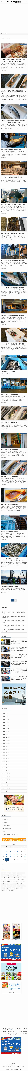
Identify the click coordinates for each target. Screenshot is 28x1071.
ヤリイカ (3, 888)
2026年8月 (6, 713)
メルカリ (11, 1029)
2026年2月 (6, 731)
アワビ (3, 875)
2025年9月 (6, 746)
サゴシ (7, 879)
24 (6, 859)
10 (6, 854)
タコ (19, 881)
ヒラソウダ (17, 883)
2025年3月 (6, 764)
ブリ (6, 885)
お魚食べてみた (6, 825)
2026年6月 (6, 719)
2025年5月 (6, 758)
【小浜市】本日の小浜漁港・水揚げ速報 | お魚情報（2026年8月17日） (13, 630)
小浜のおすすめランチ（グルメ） (10, 834)
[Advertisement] (14, 18)
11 (10, 854)
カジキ (15, 877)
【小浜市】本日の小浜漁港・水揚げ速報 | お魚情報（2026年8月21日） (13, 617)
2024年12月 (6, 773)
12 (14, 854)
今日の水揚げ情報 (7, 828)
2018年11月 (6, 785)
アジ (23, 872)
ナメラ (3, 883)
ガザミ (3, 879)
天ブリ (17, 888)
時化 (21, 888)
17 (6, 856)
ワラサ (13, 888)
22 (24, 856)
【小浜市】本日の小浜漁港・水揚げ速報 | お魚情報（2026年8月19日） (13, 621)
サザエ (11, 879)
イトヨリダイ (13, 875)
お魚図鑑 (5, 822)
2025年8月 (6, 749)
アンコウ (7, 875)
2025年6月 (6, 755)
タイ (12, 881)
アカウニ (13, 872)
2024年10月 (6, 779)
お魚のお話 (5, 819)
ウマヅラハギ (4, 877)
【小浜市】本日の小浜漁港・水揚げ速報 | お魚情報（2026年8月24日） (13, 612)
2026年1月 (6, 734)
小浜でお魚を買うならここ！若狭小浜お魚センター (14, 1065)
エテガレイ (10, 877)
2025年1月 (6, 770)
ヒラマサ (22, 883)
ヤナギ (24, 885)
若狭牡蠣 (8, 890)
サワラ (18, 879)
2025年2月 (6, 767)
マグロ (10, 885)
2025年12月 (6, 737)
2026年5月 (6, 722)
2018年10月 (6, 788)
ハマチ (12, 883)
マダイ (14, 885)
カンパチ (23, 877)
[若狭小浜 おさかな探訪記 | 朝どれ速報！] (14, 1)
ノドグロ (7, 883)
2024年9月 (6, 782)
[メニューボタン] (1, 1)
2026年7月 (6, 716)
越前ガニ (13, 890)
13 (17, 854)
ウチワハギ (19, 875)
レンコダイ (9, 888)
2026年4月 (6, 725)
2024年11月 (6, 776)
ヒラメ (3, 885)
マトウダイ (19, 885)
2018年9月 (6, 791)
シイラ (22, 879)
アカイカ (9, 872)
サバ (14, 879)
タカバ (16, 881)
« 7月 (2, 864)
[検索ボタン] (26, 1)
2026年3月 (6, 728)
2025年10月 (6, 743)
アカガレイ (19, 872)
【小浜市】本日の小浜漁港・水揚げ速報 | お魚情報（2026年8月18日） (13, 625)
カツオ (19, 877)
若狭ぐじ (3, 890)
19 (14, 856)
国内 (4, 831)
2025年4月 (6, 761)
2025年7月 (6, 752)
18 (10, 856)
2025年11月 (6, 740)
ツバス (23, 881)
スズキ (3, 881)
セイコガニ (8, 881)
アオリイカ (4, 872)
